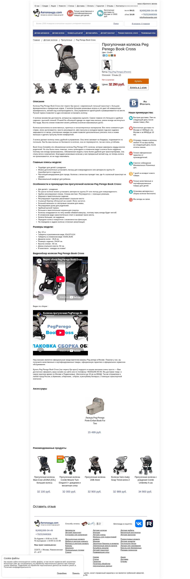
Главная (36, 40)
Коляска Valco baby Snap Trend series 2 (120, 478)
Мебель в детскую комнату (76, 541)
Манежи (96, 541)
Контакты (120, 6)
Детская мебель (92, 33)
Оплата (90, 6)
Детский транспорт (108, 33)
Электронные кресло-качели (105, 546)
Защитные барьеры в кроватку (106, 543)
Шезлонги (69, 548)
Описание (106, 75)
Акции (53, 6)
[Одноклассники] (109, 55)
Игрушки (96, 532)
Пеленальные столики (74, 550)
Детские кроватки (128, 541)
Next (98, 88)
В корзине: (141, 24)
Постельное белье (128, 543)
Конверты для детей (75, 33)
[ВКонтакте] (103, 55)
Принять (75, 573)
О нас (37, 6)
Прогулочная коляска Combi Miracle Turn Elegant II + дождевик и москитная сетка (70, 481)
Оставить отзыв (44, 506)
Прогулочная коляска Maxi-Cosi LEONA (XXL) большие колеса (44, 480)
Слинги (68, 552)
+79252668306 (149, 14)
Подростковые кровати (130, 539)
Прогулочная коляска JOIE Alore (95, 478)
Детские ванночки (128, 535)
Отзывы (110, 6)
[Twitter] (106, 55)
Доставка (81, 6)
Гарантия (100, 6)
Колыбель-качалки (101, 548)
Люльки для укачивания (131, 546)
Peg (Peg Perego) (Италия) (119, 72)
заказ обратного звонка (147, 4)
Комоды (68, 546)
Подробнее (62, 573)
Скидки (45, 6)
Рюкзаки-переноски (129, 550)
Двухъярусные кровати (75, 539)
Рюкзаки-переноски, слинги (128, 33)
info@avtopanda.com (148, 17)
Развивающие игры (148, 33)
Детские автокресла (42, 33)
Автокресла (70, 530)
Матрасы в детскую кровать (77, 543)
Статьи (71, 6)
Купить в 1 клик (138, 87)
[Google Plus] (114, 55)
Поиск (116, 23)
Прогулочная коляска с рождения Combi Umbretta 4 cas (146, 480)
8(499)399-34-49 (148, 10)
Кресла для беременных (131, 548)
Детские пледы (99, 535)
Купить (138, 81)
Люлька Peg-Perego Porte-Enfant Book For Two (95, 421)
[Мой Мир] (112, 55)
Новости (62, 6)
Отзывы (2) (116, 75)
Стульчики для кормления (76, 535)
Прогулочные (66, 40)
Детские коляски (58, 33)
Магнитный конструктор (131, 532)
